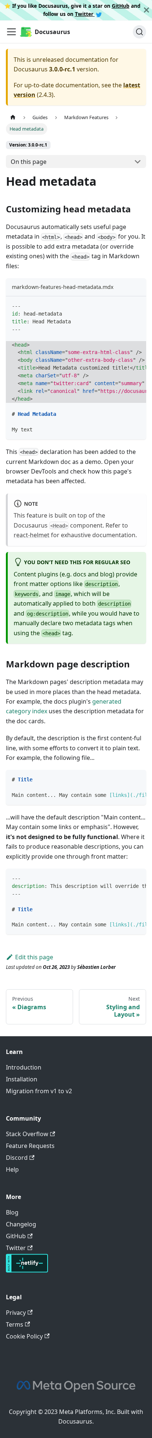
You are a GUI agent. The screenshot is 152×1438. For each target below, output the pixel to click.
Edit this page (34, 957)
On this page (28, 162)
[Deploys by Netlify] (27, 1270)
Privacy (16, 1313)
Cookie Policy (24, 1336)
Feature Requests (30, 1146)
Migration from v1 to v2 (39, 1091)
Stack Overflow (27, 1134)
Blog (12, 1212)
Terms (14, 1324)
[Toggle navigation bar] (11, 31)
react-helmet (31, 535)
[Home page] (13, 117)
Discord (17, 1158)
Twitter (85, 13)
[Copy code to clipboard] (137, 305)
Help (12, 1169)
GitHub (120, 5)
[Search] (139, 31)
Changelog (21, 1224)
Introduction (23, 1067)
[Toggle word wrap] (123, 305)
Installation (21, 1079)
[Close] (146, 10)
